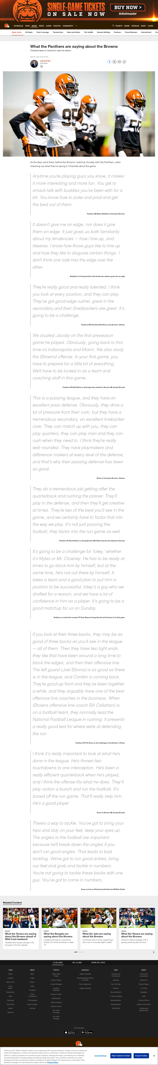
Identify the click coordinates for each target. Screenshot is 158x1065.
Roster (10, 974)
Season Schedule (85, 974)
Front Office (10, 1004)
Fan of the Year (116, 984)
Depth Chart (10, 982)
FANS (116, 970)
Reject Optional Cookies (121, 1056)
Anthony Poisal (45, 61)
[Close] (154, 1055)
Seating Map (56, 998)
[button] (75, 952)
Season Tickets (56, 980)
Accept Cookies (141, 1056)
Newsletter (143, 992)
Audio (32, 986)
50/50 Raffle (116, 1008)
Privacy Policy (52, 1062)
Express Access (56, 1006)
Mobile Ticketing (56, 1002)
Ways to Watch (32, 1004)
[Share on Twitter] (114, 63)
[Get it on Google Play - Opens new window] (87, 1034)
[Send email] (119, 63)
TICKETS (56, 970)
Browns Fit (143, 980)
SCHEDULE (85, 970)
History (10, 1008)
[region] (79, 1056)
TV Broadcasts (32, 1000)
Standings (10, 1000)
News (32, 974)
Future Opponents (85, 984)
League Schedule (85, 988)
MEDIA (32, 970)
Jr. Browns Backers (115, 996)
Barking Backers (116, 1000)
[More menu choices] (76, 26)
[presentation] (154, 952)
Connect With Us (143, 1000)
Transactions (10, 992)
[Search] (113, 25)
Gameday (116, 980)
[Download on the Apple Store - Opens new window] (70, 1033)
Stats (10, 996)
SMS (143, 996)
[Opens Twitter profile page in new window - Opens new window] (41, 66)
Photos (32, 982)
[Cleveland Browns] (79, 1044)
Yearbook (10, 1012)
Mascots (116, 988)
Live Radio (32, 990)
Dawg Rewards (116, 1004)
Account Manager (56, 984)
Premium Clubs (56, 994)
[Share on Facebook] (109, 63)
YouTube (32, 1008)
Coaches (10, 978)
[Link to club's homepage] (7, 25)
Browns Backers (116, 992)
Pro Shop (144, 988)
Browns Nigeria (144, 984)
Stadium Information (144, 1004)
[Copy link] (124, 62)
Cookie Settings (100, 1056)
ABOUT (143, 970)
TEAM (10, 970)
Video (32, 978)
